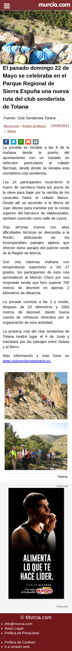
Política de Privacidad (22, 633)
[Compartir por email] (28, 142)
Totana (62, 477)
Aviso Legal (14, 628)
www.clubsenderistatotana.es (27, 361)
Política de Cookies (20, 642)
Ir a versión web (17, 647)
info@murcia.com (18, 624)
